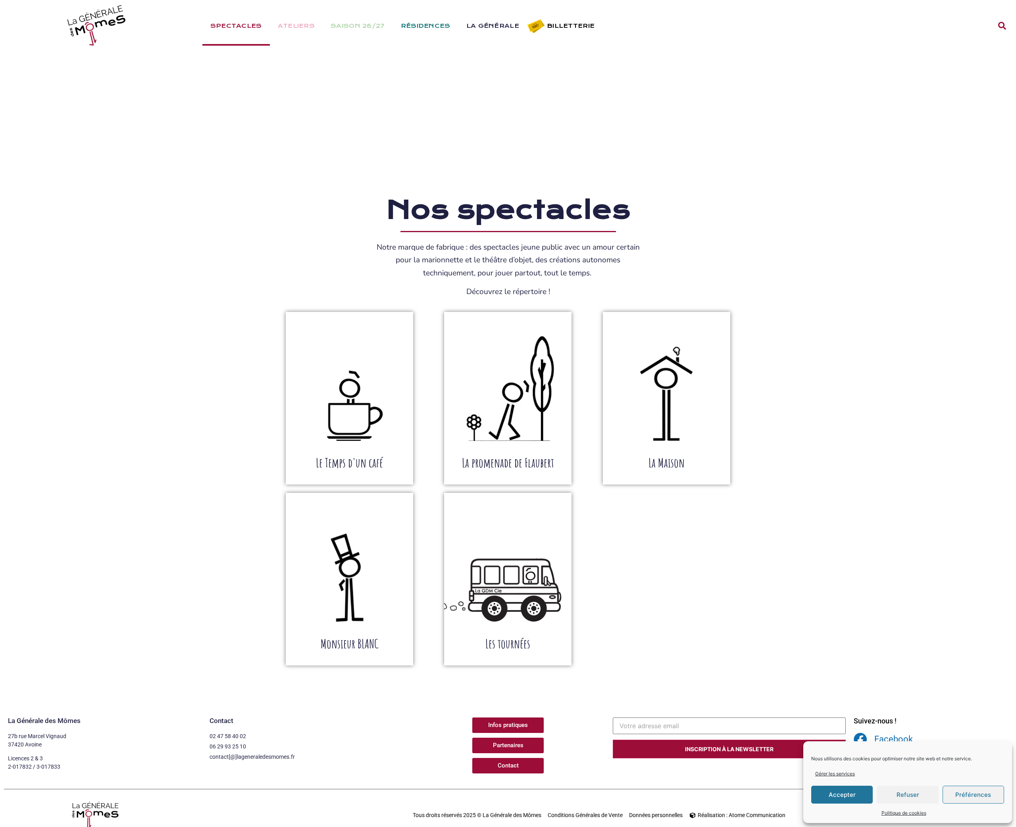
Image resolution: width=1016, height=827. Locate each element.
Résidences (425, 25)
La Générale (492, 25)
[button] (1002, 26)
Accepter (842, 794)
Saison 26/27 (358, 25)
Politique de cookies (903, 813)
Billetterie (571, 25)
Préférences (973, 794)
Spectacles (236, 25)
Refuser (908, 794)
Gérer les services (835, 774)
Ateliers (296, 25)
